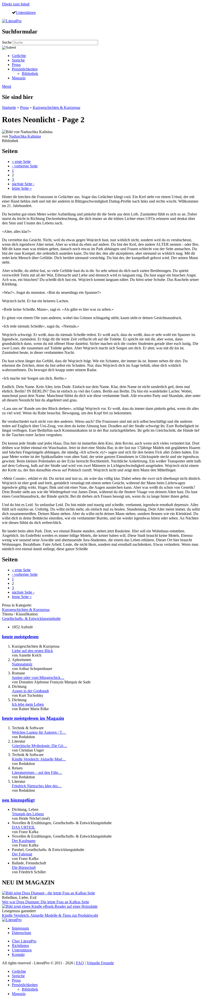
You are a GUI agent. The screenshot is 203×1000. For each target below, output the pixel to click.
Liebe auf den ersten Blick (32, 651)
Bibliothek (30, 73)
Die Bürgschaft (24, 867)
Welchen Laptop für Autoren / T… (39, 732)
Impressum (20, 928)
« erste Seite (21, 161)
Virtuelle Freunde (100, 963)
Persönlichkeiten (25, 69)
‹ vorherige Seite (25, 166)
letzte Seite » (22, 188)
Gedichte (19, 56)
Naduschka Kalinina (25, 136)
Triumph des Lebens (28, 814)
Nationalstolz (22, 664)
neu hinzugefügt (18, 800)
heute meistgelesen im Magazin (33, 718)
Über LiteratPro (24, 941)
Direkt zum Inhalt (15, 4)
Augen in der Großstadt (30, 691)
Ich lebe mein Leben (28, 704)
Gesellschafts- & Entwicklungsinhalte (31, 618)
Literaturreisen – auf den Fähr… (37, 772)
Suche (7, 42)
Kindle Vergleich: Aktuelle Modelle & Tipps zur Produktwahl (50, 915)
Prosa (16, 64)
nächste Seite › (23, 184)
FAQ (80, 963)
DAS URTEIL (23, 827)
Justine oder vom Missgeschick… (38, 677)
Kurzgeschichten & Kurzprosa (56, 107)
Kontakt (18, 954)
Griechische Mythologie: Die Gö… (39, 746)
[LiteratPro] (12, 21)
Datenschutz (21, 933)
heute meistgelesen (20, 636)
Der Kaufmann (23, 841)
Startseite (9, 107)
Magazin (18, 78)
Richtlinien (20, 945)
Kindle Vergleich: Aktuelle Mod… (39, 759)
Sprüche (18, 60)
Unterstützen (26, 12)
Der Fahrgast (22, 854)
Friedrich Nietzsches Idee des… (37, 786)
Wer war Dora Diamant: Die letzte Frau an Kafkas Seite (45, 902)
